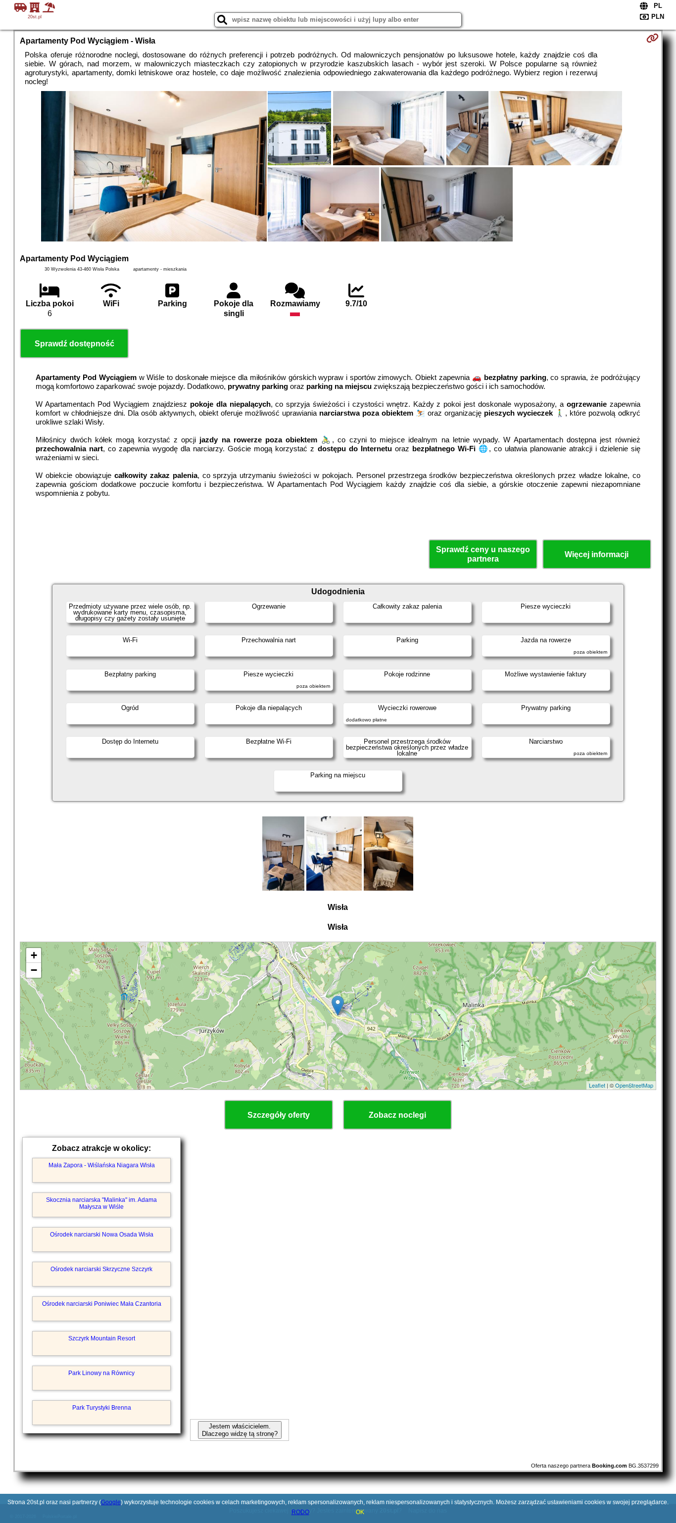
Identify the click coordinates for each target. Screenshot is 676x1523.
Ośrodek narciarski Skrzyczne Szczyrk (101, 1269)
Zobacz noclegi (397, 1115)
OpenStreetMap (634, 1085)
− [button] (34, 970)
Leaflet (597, 1085)
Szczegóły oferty (278, 1115)
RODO (300, 1512)
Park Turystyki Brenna (101, 1407)
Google (111, 1502)
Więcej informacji (596, 554)
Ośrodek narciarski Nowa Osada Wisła (101, 1234)
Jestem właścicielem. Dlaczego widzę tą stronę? (240, 1430)
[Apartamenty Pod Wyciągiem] (154, 167)
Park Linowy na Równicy (101, 1373)
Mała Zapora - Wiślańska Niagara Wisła (101, 1165)
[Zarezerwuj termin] (652, 38)
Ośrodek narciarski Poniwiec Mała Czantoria (101, 1303)
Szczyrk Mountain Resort (101, 1338)
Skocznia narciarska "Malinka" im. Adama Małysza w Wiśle (101, 1203)
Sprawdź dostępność (74, 343)
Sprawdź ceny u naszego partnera (483, 554)
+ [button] (34, 955)
